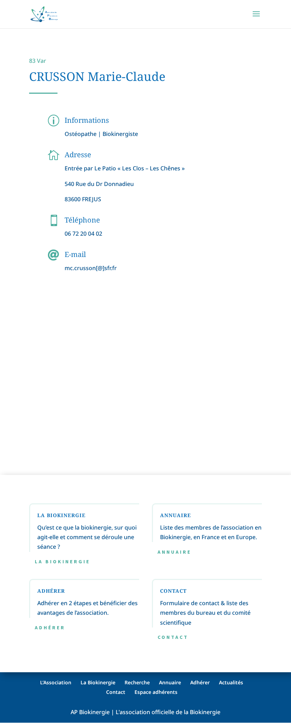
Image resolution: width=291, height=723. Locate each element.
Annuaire (174, 552)
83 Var (37, 61)
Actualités (231, 682)
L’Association (55, 682)
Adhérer (50, 627)
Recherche (137, 682)
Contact (173, 637)
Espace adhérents (155, 692)
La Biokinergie (62, 561)
